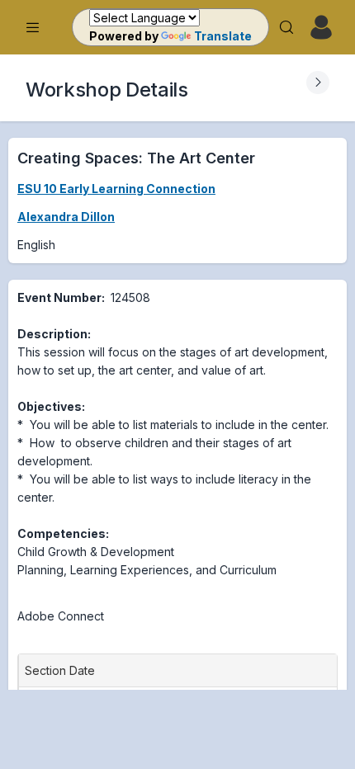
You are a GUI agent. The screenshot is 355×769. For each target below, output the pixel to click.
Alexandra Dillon (66, 217)
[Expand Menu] (33, 27)
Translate (223, 36)
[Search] (286, 27)
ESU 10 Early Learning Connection (116, 189)
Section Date (63, 670)
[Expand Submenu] (317, 82)
